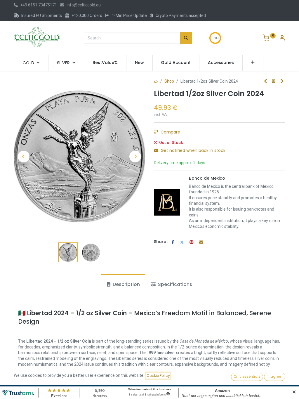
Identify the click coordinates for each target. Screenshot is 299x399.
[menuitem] (105, 62)
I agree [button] (275, 376)
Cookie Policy (158, 375)
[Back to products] (273, 81)
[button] (253, 62)
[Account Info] (282, 38)
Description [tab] (126, 284)
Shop (169, 81)
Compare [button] (170, 132)
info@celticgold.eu (84, 5)
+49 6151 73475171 (38, 5)
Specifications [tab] (174, 284)
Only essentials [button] (247, 376)
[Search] (186, 38)
